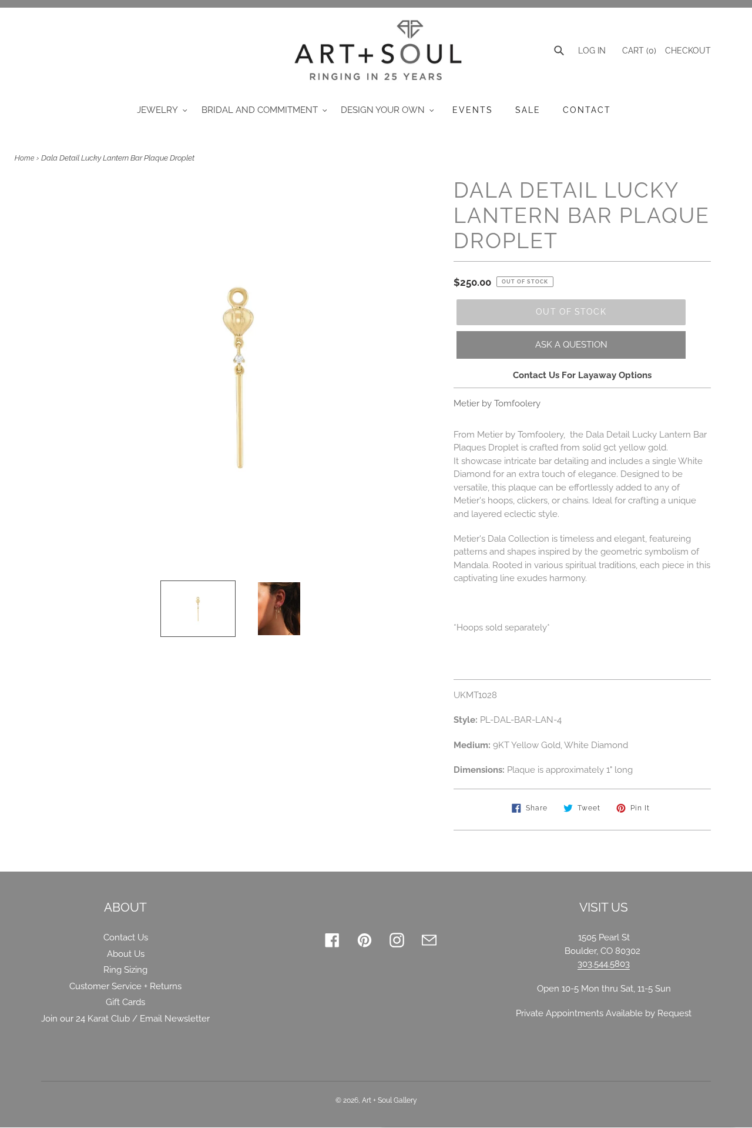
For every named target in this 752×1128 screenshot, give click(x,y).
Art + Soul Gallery (389, 1100)
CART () (638, 50)
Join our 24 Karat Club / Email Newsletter (125, 1018)
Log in (592, 50)
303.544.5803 (604, 964)
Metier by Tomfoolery (497, 403)
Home (24, 158)
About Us (126, 954)
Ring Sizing (125, 970)
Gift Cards (125, 1002)
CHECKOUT (688, 50)
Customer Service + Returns (125, 986)
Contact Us (125, 937)
